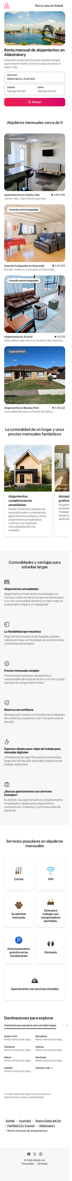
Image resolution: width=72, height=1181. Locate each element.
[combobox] (34, 79)
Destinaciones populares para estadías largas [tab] (30, 1025)
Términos (42, 1163)
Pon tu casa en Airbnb (49, 6)
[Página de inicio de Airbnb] (6, 5)
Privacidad (28, 1163)
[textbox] (19, 91)
